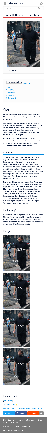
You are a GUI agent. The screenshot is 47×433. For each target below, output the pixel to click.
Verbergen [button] (26, 83)
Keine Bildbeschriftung (34, 408)
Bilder (14, 408)
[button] (23, 400)
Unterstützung (26, 426)
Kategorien (7, 408)
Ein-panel (21, 408)
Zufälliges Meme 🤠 (10, 404)
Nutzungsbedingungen (11, 426)
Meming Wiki (16, 3)
